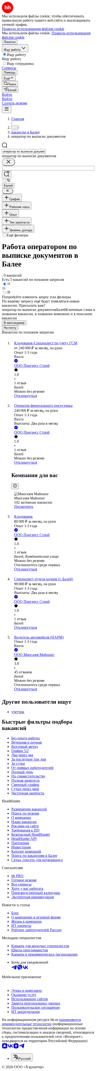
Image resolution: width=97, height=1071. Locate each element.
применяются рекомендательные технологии (41, 1022)
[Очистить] (8, 162)
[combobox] (23, 151)
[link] (10, 84)
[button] (7, 95)
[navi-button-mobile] (6, 109)
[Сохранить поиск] (6, 174)
